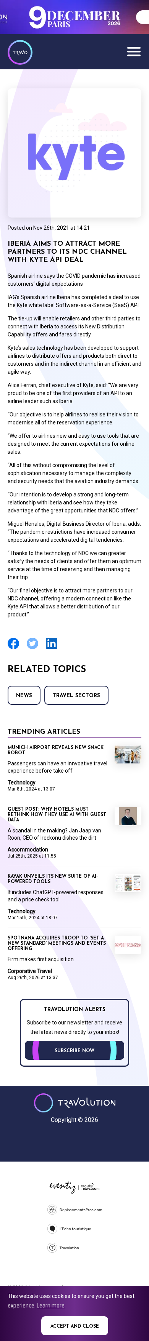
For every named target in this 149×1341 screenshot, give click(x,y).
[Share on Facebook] (13, 648)
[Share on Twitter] (32, 648)
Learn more (51, 1306)
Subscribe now (74, 1051)
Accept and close (74, 1326)
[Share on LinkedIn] (51, 648)
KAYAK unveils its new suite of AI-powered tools (52, 879)
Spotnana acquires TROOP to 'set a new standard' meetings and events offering (57, 943)
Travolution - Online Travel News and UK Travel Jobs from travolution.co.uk (75, 1102)
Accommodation (28, 849)
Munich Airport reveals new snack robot (56, 750)
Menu (133, 51)
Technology (22, 782)
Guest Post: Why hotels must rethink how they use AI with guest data (57, 815)
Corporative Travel (30, 971)
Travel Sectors (76, 696)
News (24, 696)
